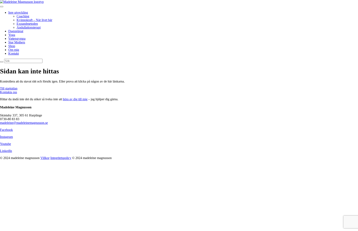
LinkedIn (6, 151)
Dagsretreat (15, 31)
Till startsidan (8, 88)
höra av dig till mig (75, 99)
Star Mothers (16, 42)
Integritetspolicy (60, 158)
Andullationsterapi (29, 27)
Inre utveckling (18, 12)
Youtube (5, 144)
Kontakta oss (8, 92)
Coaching (23, 16)
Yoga (11, 35)
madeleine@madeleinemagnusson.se (24, 122)
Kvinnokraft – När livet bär (34, 20)
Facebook (6, 130)
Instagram (6, 137)
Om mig (13, 49)
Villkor (45, 158)
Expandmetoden (27, 23)
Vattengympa (16, 38)
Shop (11, 46)
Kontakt (13, 53)
